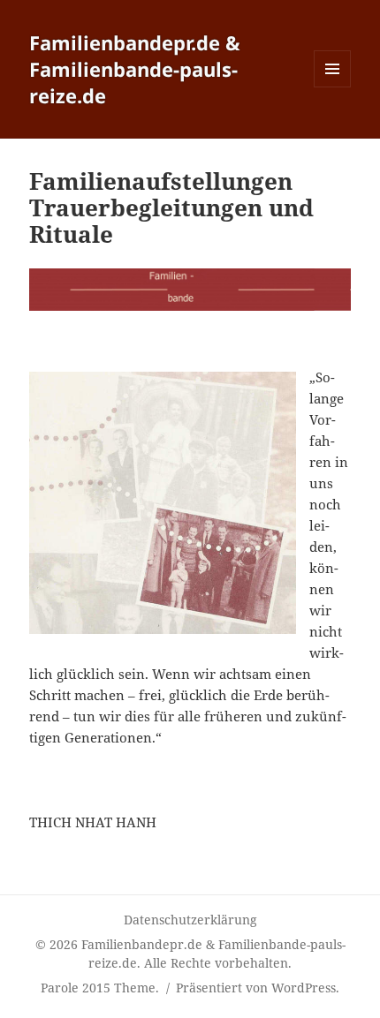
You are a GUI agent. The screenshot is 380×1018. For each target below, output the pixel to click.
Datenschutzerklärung (190, 919)
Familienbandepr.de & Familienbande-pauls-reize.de (134, 69)
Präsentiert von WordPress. (257, 987)
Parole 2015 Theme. (102, 987)
